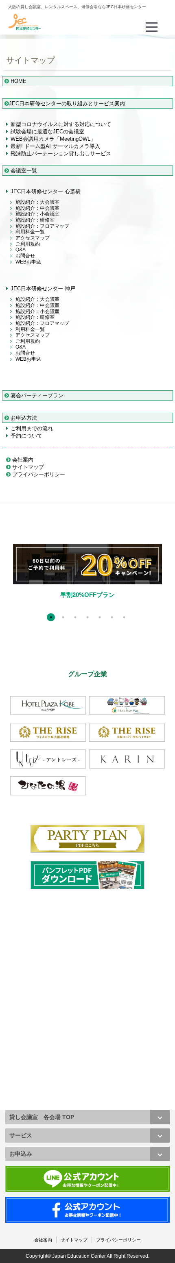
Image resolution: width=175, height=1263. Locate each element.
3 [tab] (75, 617)
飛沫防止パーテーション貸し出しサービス (61, 153)
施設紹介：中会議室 (37, 208)
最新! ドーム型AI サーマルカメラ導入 (55, 146)
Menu (152, 21)
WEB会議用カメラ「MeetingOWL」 (53, 139)
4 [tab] (87, 617)
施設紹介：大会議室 (37, 202)
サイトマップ (27, 467)
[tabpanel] (87, 578)
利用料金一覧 (30, 232)
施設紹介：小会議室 (37, 214)
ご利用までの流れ (32, 428)
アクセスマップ (32, 238)
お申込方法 (23, 418)
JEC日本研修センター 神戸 (43, 288)
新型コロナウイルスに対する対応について (61, 124)
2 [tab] (63, 617)
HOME (17, 81)
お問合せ (25, 256)
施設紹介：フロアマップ (42, 226)
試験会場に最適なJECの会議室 (47, 131)
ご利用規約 (27, 244)
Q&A (20, 250)
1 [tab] (51, 617)
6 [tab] (112, 617)
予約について (26, 436)
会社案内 (22, 460)
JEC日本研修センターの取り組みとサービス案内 (67, 103)
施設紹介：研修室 (35, 220)
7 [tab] (124, 617)
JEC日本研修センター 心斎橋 (46, 191)
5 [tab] (100, 617)
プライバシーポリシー (38, 474)
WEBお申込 (28, 262)
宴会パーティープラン (36, 395)
